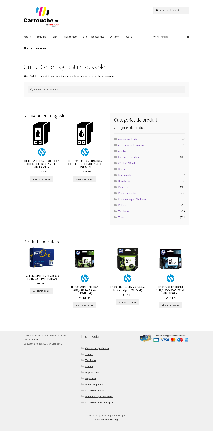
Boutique (41, 36)
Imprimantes (125, 175)
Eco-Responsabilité (93, 36)
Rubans (122, 205)
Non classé (124, 181)
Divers (121, 168)
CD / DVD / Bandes (127, 163)
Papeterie (123, 187)
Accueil (27, 36)
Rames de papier (127, 193)
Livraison (114, 36)
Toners (122, 217)
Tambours (123, 211)
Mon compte (70, 36)
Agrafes (122, 150)
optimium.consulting (106, 419)
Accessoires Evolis (127, 138)
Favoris (128, 36)
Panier (55, 36)
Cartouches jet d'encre (130, 156)
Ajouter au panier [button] (41, 179)
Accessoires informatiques (132, 144)
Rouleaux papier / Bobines (132, 199)
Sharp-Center (31, 339)
